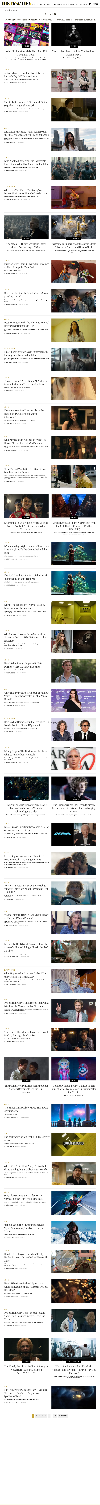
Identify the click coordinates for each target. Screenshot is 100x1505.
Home (6, 10)
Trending (54, 4)
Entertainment (37, 4)
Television (47, 4)
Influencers (62, 4)
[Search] (90, 3)
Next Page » (63, 1416)
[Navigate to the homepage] (17, 3)
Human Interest (73, 4)
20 (55, 1416)
